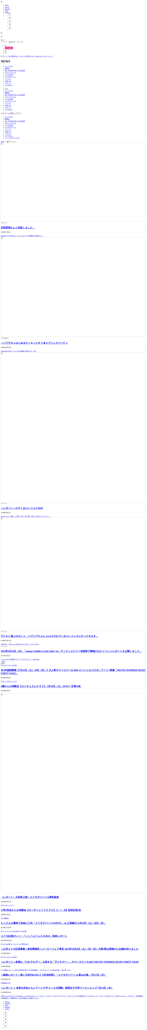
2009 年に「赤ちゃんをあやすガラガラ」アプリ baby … (20, 644)
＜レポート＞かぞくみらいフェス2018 (22, 508)
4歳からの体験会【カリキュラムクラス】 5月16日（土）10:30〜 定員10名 (41, 686)
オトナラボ (9, 66)
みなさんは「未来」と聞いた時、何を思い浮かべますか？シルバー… (25, 516)
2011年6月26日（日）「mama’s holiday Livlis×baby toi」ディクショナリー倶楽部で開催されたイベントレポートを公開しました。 (71, 651)
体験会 (7, 68)
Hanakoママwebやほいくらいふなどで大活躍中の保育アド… (22, 236)
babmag (7, 1007)
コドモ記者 (9, 75)
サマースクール (10, 72)
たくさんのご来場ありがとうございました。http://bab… (20, 659)
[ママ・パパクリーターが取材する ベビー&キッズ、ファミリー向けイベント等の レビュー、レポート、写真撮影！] (102, 996)
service (7, 7)
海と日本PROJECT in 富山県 (15, 70)
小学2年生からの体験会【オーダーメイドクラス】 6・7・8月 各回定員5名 (41, 910)
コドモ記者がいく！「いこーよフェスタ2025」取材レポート (34, 936)
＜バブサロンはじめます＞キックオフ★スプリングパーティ (34, 343)
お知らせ (8, 81)
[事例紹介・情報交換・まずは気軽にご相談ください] (20, 998)
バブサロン (9, 85)
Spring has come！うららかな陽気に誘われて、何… (19, 351)
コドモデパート (10, 77)
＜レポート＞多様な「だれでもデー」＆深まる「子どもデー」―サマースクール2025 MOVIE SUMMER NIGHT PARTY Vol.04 (69, 962)
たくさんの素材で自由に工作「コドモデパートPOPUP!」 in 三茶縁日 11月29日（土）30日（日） (53, 923)
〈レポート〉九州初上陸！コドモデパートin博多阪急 (30, 897)
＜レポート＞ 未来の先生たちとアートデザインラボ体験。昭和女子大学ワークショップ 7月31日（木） (57, 987)
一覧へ (3, 661)
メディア (8, 83)
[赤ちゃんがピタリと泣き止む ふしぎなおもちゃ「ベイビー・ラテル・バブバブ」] (30, 996)
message (7, 9)
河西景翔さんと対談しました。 (18, 227)
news (6, 10)
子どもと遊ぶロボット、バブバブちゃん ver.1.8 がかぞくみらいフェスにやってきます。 (49, 636)
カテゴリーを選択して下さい (11, 113)
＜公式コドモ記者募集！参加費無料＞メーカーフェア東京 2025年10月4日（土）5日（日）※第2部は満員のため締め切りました (70, 949)
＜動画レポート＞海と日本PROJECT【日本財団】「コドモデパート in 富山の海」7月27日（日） (53, 975)
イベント (8, 79)
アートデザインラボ (12, 138)
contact (7, 12)
